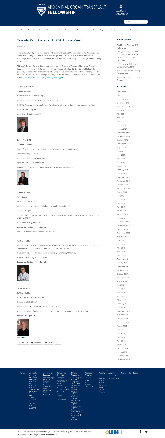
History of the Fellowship (33, 380)
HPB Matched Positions (47, 391)
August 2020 (122, 147)
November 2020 (123, 136)
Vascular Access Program (76, 406)
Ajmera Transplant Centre (32, 399)
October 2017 (122, 274)
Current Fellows (113, 378)
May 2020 (121, 158)
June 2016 (121, 333)
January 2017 (122, 307)
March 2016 (121, 344)
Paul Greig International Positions (47, 386)
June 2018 (121, 244)
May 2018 (121, 248)
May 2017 (121, 292)
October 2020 (122, 140)
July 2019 (120, 196)
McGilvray (102, 378)
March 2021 (121, 121)
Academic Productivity (89, 385)
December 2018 (123, 222)
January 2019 (122, 218)
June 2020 (121, 155)
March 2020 (121, 166)
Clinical (87, 380)
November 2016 (123, 315)
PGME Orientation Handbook (33, 407)
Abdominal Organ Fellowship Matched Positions (49, 380)
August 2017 (122, 281)
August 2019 (122, 192)
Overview (88, 378)
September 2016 (123, 322)
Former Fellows (113, 376)
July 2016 (120, 330)
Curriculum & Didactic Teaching (63, 388)
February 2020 (122, 170)
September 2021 (123, 106)
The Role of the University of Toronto (62, 381)
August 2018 (122, 237)
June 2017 (121, 289)
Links (142, 30)
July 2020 (120, 151)
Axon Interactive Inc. (50, 435)
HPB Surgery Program (75, 418)
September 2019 (123, 188)
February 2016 (122, 348)
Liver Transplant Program (76, 378)
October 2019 (122, 184)
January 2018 (122, 263)
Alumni (123, 30)
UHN (30, 395)
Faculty (113, 30)
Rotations (60, 385)
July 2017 (120, 285)
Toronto (32, 403)
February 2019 (122, 214)
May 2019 (121, 203)
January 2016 (122, 352)
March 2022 (121, 95)
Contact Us (134, 30)
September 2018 (123, 233)
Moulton (101, 380)
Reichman (102, 383)
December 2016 (123, 311)
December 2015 (123, 356)
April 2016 (121, 341)
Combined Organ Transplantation (76, 414)
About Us (31, 30)
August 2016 (122, 326)
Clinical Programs (82, 30)
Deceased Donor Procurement (76, 410)
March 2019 (121, 211)
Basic (86, 382)
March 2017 (121, 300)
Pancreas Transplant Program (74, 391)
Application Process (46, 30)
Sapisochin (102, 385)
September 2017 (123, 277)
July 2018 (120, 240)
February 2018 (122, 259)
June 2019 (121, 199)
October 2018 (122, 229)
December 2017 (123, 266)
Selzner (101, 390)
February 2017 (122, 304)
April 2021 (121, 118)
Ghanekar (102, 376)
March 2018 (121, 255)
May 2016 (121, 337)
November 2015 (123, 359)
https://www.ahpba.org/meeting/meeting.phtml (46, 77)
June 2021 (121, 110)
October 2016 (122, 318)
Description (61, 378)
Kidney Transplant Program (74, 396)
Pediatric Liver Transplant (75, 386)
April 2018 (121, 251)
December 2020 (123, 132)
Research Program (99, 30)
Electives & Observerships (34, 388)
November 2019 (123, 181)
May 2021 (121, 114)
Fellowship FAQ (62, 400)
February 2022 (122, 99)
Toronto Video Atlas (62, 392)
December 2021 (123, 103)
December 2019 (123, 177)
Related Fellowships (33, 384)
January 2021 (122, 129)
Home (23, 30)
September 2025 (123, 92)
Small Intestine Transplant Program (76, 402)
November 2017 (123, 270)
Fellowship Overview (64, 30)
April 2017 (121, 296)
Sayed (101, 387)
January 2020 (122, 173)
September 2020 (123, 144)
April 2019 (121, 207)
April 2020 (121, 162)
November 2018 (123, 225)
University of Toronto (33, 392)
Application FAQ (48, 394)
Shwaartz (102, 392)
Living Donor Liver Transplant (76, 382)
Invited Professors (60, 396)
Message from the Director (34, 376)
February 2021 (122, 125)
